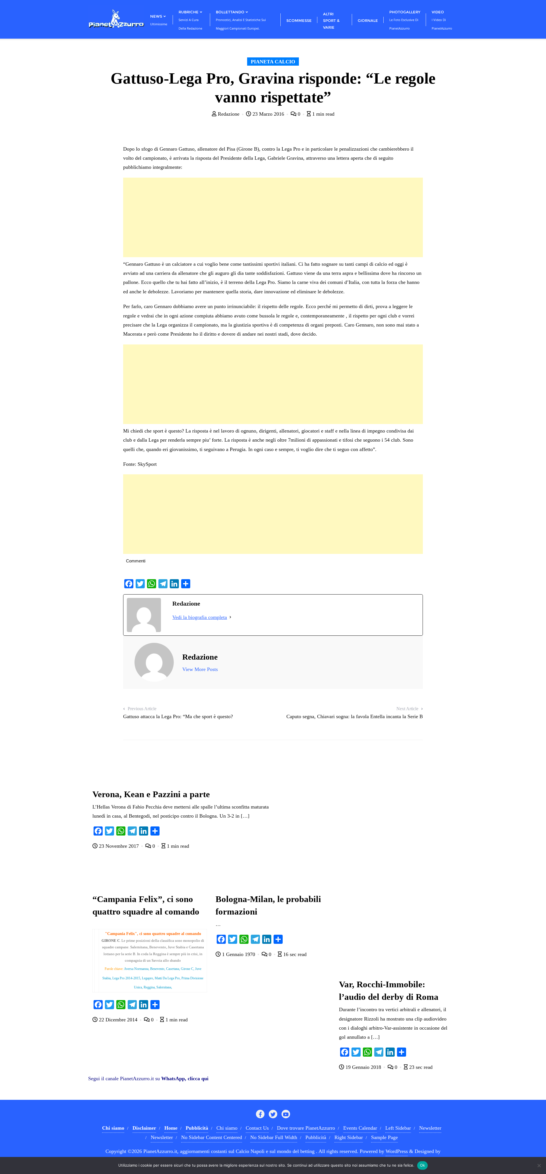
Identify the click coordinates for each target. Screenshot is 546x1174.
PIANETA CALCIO (273, 62)
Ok (422, 1165)
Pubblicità (315, 1137)
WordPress (397, 1151)
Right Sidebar (348, 1137)
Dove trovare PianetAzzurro (306, 1128)
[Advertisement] (273, 217)
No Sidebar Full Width (273, 1137)
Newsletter (430, 1128)
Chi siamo (226, 1128)
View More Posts (200, 669)
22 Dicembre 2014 (118, 1020)
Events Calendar (360, 1128)
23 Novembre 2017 (119, 846)
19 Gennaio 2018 (363, 1067)
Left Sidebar (398, 1128)
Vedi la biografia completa (199, 617)
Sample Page (384, 1137)
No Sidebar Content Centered (211, 1137)
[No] (539, 1165)
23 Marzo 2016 (268, 114)
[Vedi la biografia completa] (230, 617)
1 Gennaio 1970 (239, 954)
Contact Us (257, 1128)
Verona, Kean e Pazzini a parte (151, 794)
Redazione (228, 114)
